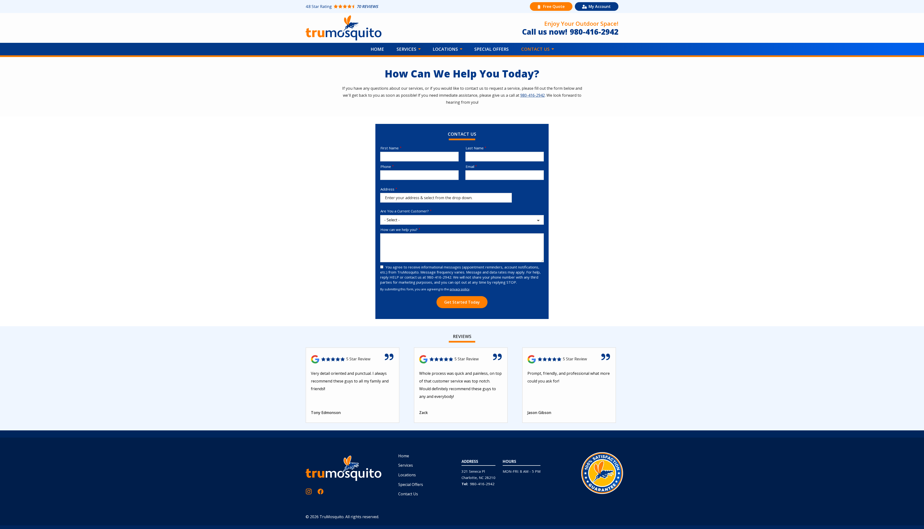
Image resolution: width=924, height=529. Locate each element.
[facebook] (320, 491)
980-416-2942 (532, 95)
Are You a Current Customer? (404, 211)
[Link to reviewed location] (352, 359)
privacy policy (459, 289)
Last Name (475, 148)
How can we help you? (398, 229)
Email (470, 166)
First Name (389, 148)
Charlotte (469, 477)
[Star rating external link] (384, 6)
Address (387, 189)
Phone (385, 166)
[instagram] (309, 491)
